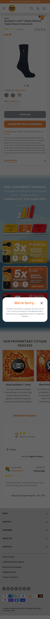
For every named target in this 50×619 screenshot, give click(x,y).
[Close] (41, 303)
